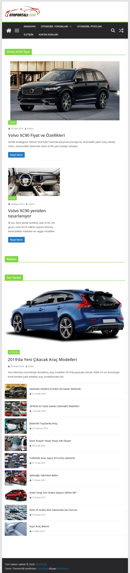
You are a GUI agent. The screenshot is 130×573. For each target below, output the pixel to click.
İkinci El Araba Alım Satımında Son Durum (53, 509)
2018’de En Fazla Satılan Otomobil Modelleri (54, 406)
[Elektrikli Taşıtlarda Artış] (16, 426)
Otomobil (13, 352)
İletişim (28, 34)
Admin (30, 128)
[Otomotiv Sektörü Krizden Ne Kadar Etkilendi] (16, 391)
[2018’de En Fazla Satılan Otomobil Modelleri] (16, 408)
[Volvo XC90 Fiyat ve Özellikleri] (65, 90)
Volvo (12, 122)
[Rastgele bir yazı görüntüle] (121, 30)
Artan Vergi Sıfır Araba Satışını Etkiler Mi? (53, 492)
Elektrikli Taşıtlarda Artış (43, 423)
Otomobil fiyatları (89, 26)
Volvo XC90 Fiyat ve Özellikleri (36, 135)
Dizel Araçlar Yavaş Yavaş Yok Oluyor (50, 440)
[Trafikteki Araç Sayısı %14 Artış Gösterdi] (16, 460)
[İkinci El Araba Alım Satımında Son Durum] (16, 512)
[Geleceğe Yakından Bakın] (16, 478)
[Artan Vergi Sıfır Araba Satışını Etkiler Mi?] (16, 495)
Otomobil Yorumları (54, 26)
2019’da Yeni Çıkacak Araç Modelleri (42, 359)
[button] (70, 26)
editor (31, 366)
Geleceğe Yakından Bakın (43, 475)
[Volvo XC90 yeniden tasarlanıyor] (34, 182)
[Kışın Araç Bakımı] (16, 529)
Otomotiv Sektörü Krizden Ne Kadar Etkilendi (55, 388)
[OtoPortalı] (9, 30)
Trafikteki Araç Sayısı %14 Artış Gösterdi (52, 458)
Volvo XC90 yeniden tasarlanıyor (27, 213)
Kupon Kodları (48, 34)
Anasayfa (30, 26)
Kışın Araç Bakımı (39, 526)
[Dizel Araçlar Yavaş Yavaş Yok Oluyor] (16, 443)
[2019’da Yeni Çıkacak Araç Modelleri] (65, 315)
